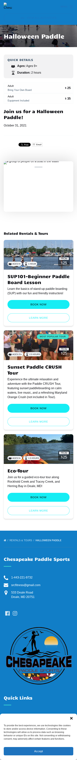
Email (38, 145)
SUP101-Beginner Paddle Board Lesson (38, 279)
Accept (38, 751)
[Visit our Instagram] (15, 613)
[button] (71, 718)
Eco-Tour (17, 470)
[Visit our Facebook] (7, 613)
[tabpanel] (38, 184)
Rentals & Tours (21, 540)
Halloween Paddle (49, 540)
